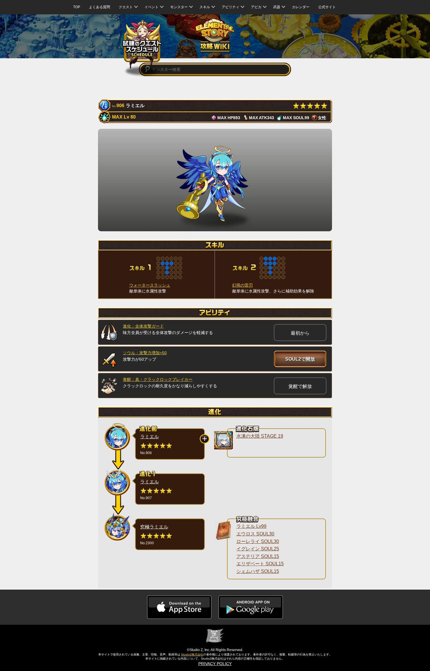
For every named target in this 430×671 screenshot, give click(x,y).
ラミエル (149, 436)
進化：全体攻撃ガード (143, 326)
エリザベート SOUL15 (260, 563)
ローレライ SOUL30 (257, 541)
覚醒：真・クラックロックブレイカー (157, 379)
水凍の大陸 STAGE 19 (259, 436)
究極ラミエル (154, 526)
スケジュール (142, 44)
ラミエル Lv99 (251, 526)
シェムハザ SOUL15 (257, 571)
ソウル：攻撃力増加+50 (145, 352)
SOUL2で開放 (300, 359)
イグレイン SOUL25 (257, 548)
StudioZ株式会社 (192, 654)
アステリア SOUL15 (257, 556)
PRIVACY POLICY (215, 663)
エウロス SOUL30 (255, 533)
